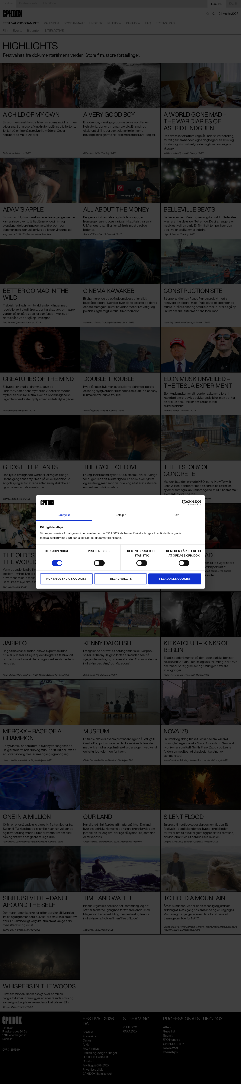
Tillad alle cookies (175, 578)
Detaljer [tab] (120, 515)
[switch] (99, 563)
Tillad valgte (121, 578)
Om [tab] (177, 515)
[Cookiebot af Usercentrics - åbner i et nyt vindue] (184, 502)
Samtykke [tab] (64, 515)
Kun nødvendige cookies (66, 578)
